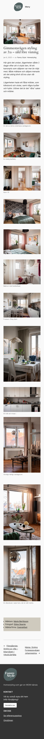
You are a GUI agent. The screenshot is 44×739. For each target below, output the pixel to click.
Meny (27, 7)
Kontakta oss (10, 705)
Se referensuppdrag (12, 716)
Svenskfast (22, 627)
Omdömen (8, 720)
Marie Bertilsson (21, 621)
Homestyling (31, 57)
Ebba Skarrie (20, 624)
